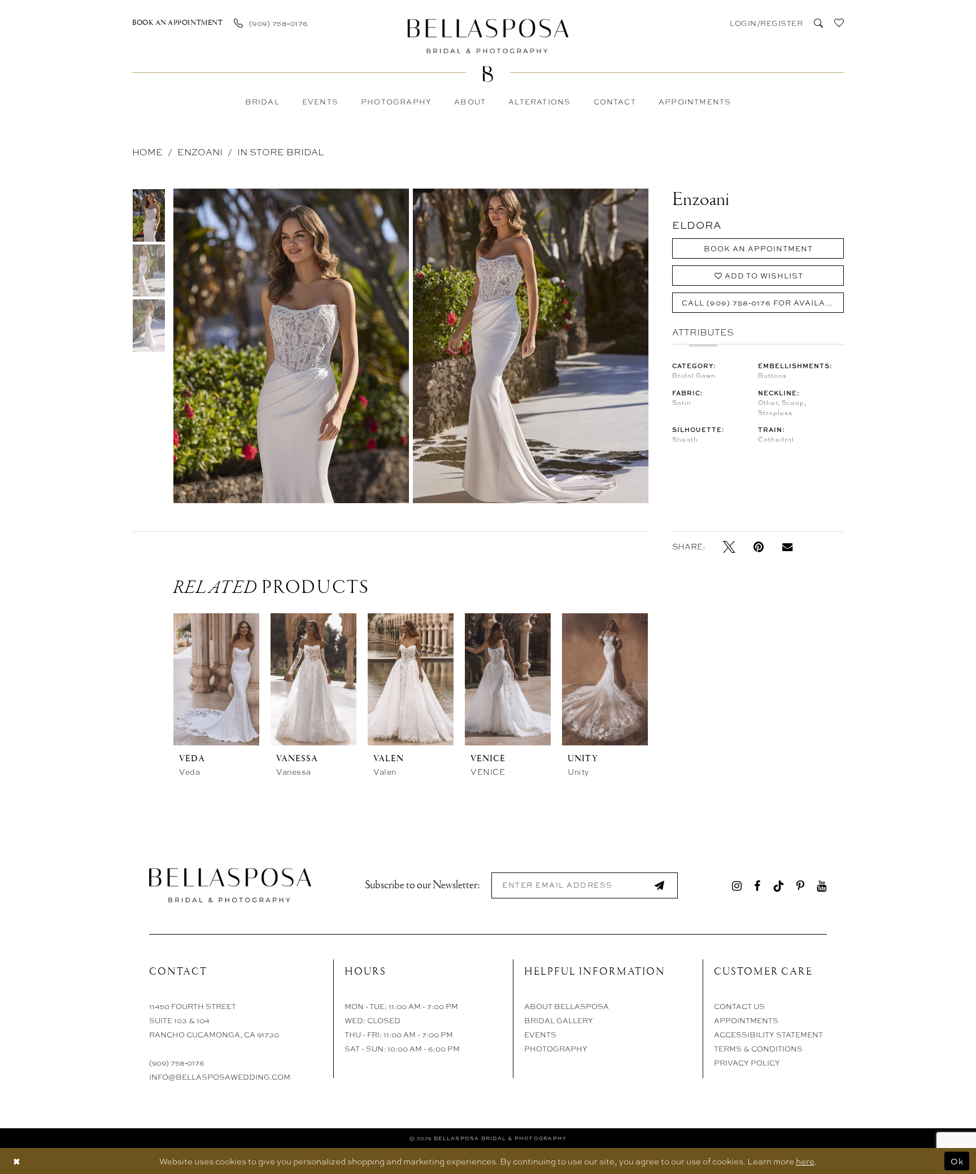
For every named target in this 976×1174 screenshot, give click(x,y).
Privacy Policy (747, 1062)
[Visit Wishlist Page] (839, 23)
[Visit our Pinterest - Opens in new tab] (800, 885)
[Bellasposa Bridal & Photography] (488, 36)
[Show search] (818, 22)
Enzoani (200, 151)
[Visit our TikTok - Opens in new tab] (778, 885)
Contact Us (739, 1006)
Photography (555, 1048)
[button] (765, 22)
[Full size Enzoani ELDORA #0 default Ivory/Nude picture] (291, 346)
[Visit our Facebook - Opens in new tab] (757, 885)
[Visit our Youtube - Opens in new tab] (821, 885)
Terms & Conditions (758, 1048)
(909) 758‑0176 (176, 1062)
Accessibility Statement (768, 1034)
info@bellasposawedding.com (219, 1076)
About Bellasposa (566, 1006)
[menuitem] (177, 22)
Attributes (703, 331)
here (805, 1161)
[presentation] (216, 679)
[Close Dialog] (17, 1161)
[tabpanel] (289, 346)
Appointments (746, 1020)
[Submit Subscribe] (659, 884)
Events (540, 1034)
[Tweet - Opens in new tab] (729, 546)
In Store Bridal (280, 151)
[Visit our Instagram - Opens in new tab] (736, 885)
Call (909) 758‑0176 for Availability (763, 303)
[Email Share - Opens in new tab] (787, 546)
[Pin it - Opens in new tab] (759, 546)
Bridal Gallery (558, 1020)
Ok (957, 1161)
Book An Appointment (758, 248)
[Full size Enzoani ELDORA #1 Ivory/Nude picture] (531, 346)
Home (147, 151)
